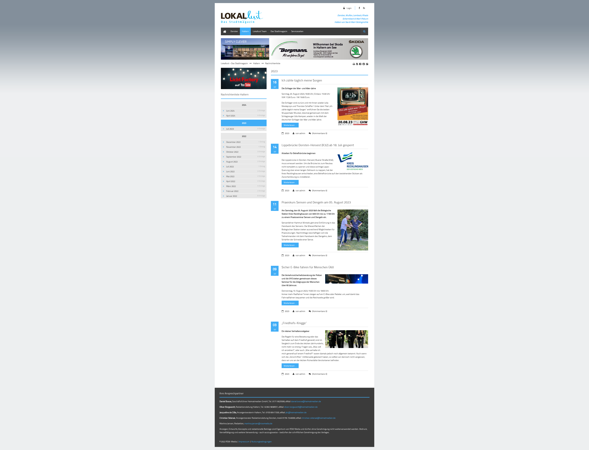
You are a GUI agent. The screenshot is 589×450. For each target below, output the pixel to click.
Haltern (245, 31)
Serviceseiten (297, 31)
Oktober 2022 (245, 151)
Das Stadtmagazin (279, 31)
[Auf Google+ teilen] (367, 64)
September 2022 (245, 156)
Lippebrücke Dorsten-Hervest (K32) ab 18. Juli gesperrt (318, 145)
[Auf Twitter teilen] (364, 64)
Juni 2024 (245, 110)
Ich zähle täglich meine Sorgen (302, 80)
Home (223, 29)
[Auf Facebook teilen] (360, 64)
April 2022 (245, 181)
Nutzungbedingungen (261, 441)
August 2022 (245, 161)
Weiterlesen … (289, 125)
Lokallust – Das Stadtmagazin (234, 63)
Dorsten (234, 31)
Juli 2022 (245, 166)
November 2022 (245, 146)
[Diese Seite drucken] (354, 64)
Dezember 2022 (245, 141)
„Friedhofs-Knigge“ (294, 323)
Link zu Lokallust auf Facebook (359, 8)
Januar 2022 (245, 195)
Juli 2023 (245, 128)
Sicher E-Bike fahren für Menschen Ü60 (308, 267)
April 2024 (245, 115)
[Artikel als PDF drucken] (357, 64)
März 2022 (245, 186)
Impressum (244, 441)
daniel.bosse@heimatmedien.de (306, 401)
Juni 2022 (245, 171)
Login (349, 8)
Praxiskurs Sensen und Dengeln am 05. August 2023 (316, 202)
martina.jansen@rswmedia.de (258, 423)
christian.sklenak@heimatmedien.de (318, 417)
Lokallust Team (260, 31)
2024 (244, 104)
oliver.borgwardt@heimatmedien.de (301, 406)
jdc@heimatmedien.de (296, 412)
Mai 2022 (245, 176)
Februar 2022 (245, 191)
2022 (244, 136)
